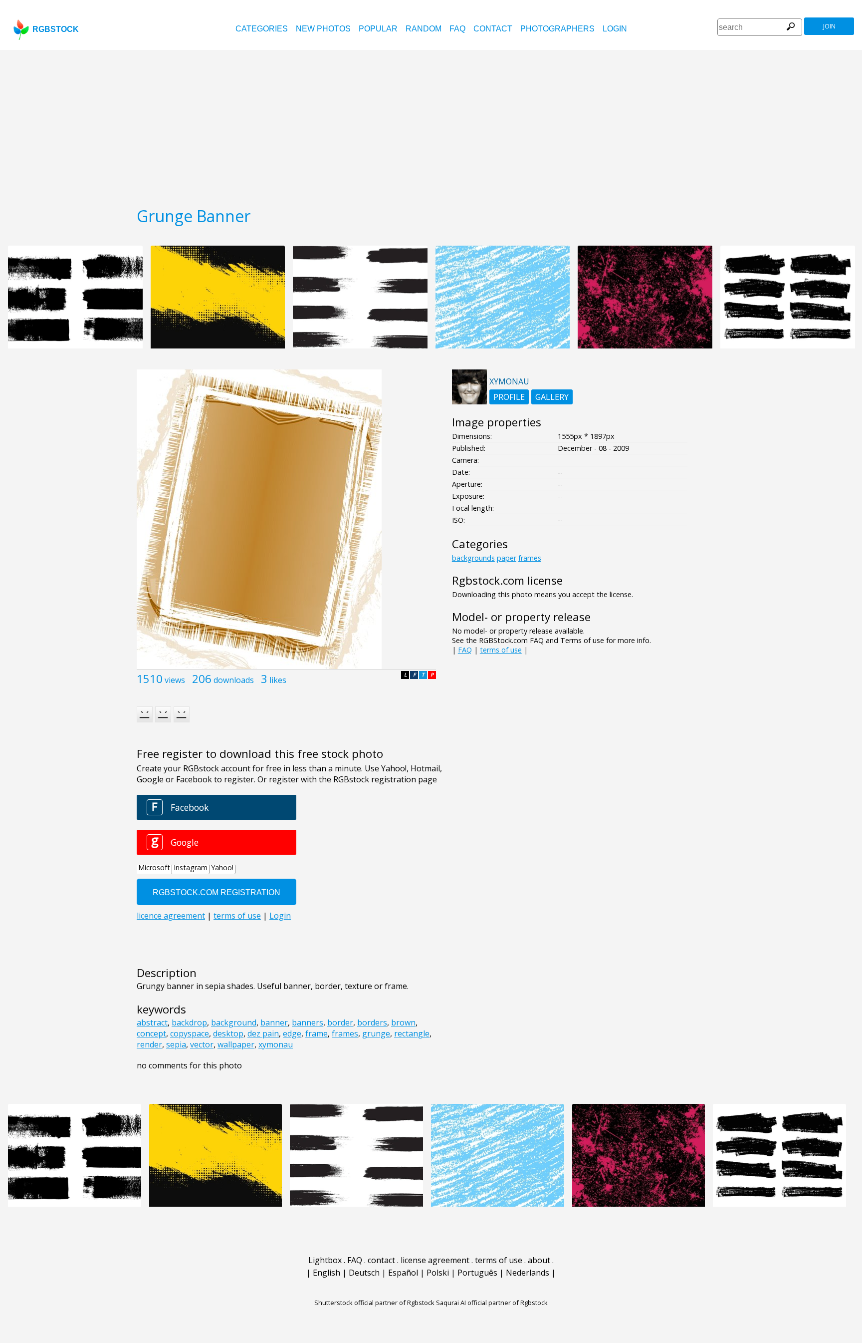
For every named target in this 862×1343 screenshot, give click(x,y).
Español (403, 1272)
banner (274, 1022)
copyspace (189, 1033)
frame (316, 1033)
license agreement (435, 1260)
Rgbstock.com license (507, 580)
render (149, 1044)
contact (492, 28)
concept (151, 1033)
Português (477, 1272)
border (340, 1022)
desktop (228, 1033)
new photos (323, 28)
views (175, 679)
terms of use (501, 650)
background (233, 1022)
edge (292, 1033)
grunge (376, 1033)
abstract (152, 1022)
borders (372, 1022)
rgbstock (55, 29)
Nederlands (527, 1272)
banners (307, 1022)
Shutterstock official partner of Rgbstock (374, 1302)
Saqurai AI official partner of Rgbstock (492, 1302)
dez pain (263, 1033)
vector (202, 1044)
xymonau (275, 1044)
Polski (438, 1272)
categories (261, 28)
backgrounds (473, 558)
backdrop (189, 1022)
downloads (234, 679)
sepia (176, 1044)
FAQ (457, 28)
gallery (552, 396)
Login (615, 28)
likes (277, 679)
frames (345, 1033)
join (829, 26)
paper (506, 558)
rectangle (412, 1033)
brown (403, 1022)
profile (509, 396)
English (326, 1272)
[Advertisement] (431, 125)
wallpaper (235, 1044)
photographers (557, 28)
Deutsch (364, 1272)
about (539, 1260)
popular (378, 28)
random (423, 28)
